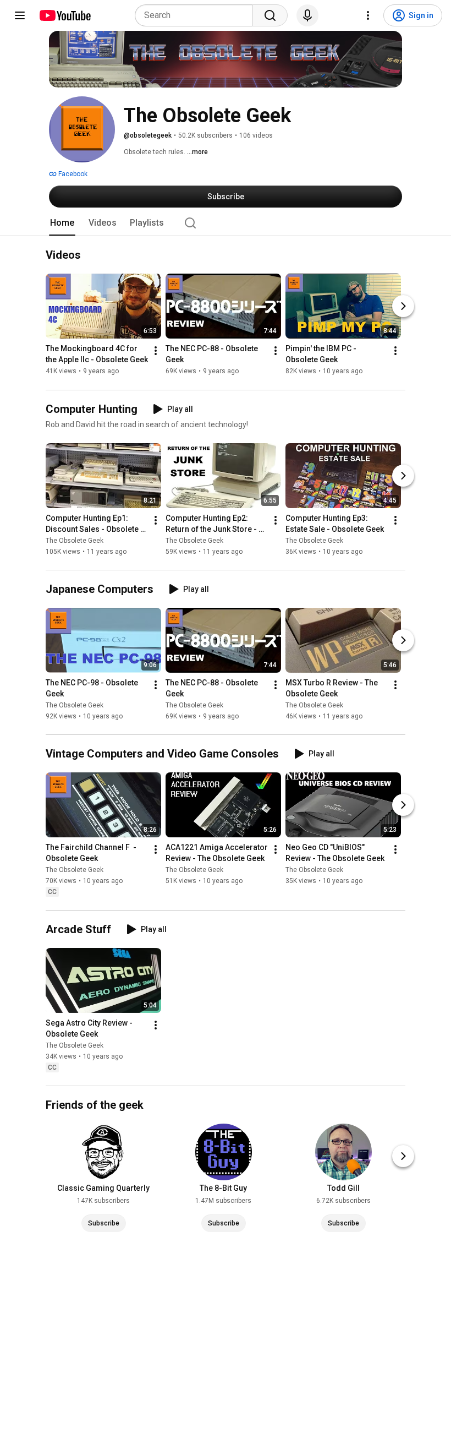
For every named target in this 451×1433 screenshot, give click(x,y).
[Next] (403, 307)
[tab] (62, 223)
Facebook (72, 174)
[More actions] (156, 351)
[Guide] (19, 15)
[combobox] (197, 15)
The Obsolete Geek (74, 540)
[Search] (270, 15)
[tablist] (225, 223)
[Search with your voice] (307, 15)
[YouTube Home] (64, 15)
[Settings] (368, 15)
